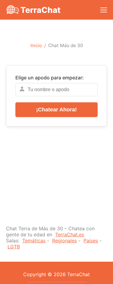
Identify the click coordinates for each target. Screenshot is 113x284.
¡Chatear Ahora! (56, 110)
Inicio (36, 45)
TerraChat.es (69, 234)
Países (90, 241)
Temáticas (34, 241)
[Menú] (103, 10)
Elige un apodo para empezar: (49, 78)
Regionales (64, 241)
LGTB (14, 247)
